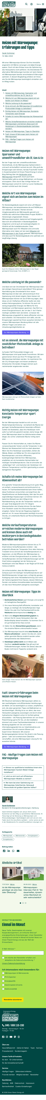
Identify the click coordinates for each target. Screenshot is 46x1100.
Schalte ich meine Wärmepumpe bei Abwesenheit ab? (24, 117)
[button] (4, 851)
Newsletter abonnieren (13, 1000)
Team (32, 1048)
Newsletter (34, 1075)
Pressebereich (7, 1051)
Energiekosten (8, 839)
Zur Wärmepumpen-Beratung (15, 332)
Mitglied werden (22, 1075)
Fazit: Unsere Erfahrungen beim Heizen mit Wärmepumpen (21, 135)
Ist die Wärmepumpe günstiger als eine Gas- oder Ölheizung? (12, 889)
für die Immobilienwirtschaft (12, 1063)
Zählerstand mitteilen (23, 1071)
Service (5, 1068)
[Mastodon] (15, 1037)
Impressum (30, 1083)
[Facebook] (3, 1037)
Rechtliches (6, 1080)
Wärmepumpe (7, 835)
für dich (5, 1060)
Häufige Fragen (8, 1071)
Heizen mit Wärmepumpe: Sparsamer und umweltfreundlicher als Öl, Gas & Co (21, 94)
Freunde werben (8, 1075)
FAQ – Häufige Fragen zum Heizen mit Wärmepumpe (19, 140)
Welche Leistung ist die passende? (18, 103)
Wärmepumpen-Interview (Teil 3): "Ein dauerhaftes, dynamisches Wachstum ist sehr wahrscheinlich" (33, 892)
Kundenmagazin (21, 1051)
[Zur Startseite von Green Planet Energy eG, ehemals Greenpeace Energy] (10, 4)
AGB (11, 1083)
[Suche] (26, 4)
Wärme (12, 884)
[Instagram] (7, 1037)
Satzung (5, 1083)
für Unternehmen (16, 1060)
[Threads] (19, 1037)
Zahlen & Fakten (23, 1048)
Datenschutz (19, 1083)
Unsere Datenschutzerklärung (13, 963)
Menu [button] (39, 4)
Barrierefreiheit (8, 1086)
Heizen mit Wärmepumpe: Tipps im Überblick (22, 131)
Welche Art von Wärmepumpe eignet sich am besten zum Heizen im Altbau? (22, 99)
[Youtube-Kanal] (11, 1037)
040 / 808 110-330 (14, 1025)
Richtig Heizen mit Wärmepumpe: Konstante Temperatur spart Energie (22, 112)
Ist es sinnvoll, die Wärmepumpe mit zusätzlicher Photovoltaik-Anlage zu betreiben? (23, 107)
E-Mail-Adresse (8, 949)
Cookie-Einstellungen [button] (23, 1086)
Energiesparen (33, 835)
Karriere (39, 1048)
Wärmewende (20, 835)
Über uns (5, 1045)
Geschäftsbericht (8, 1048)
